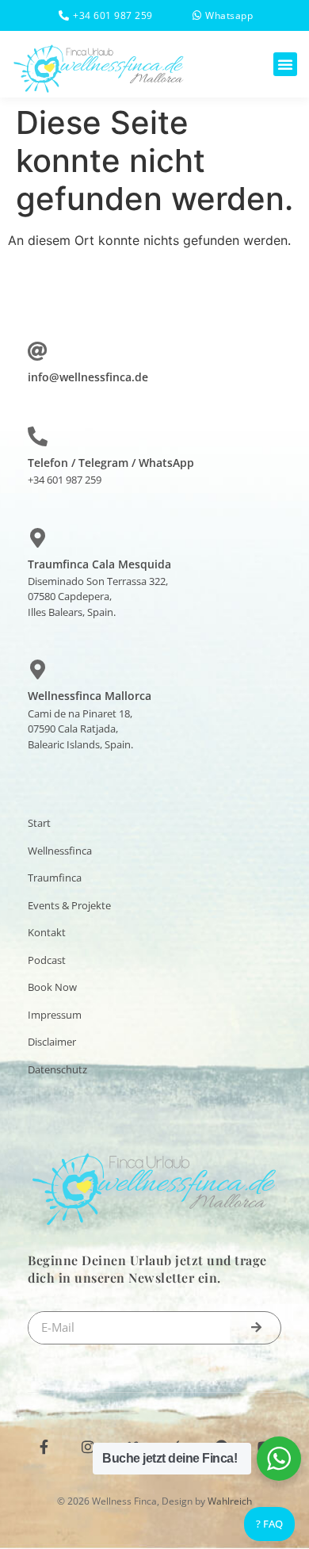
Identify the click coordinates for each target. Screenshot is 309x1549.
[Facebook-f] (43, 1446)
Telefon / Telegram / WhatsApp (111, 462)
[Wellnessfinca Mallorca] (38, 669)
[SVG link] (99, 66)
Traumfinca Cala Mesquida (99, 564)
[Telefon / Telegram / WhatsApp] (38, 436)
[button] (285, 64)
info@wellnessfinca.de (88, 376)
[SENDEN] (256, 1328)
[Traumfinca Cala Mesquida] (38, 538)
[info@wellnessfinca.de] (38, 351)
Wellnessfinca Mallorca (89, 695)
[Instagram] (88, 1446)
